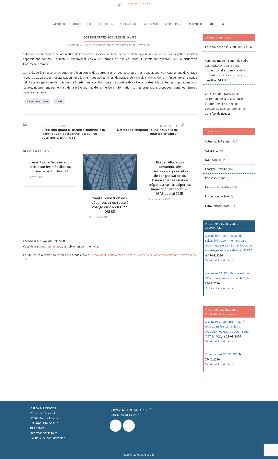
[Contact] (211, 24)
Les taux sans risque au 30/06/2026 (228, 47)
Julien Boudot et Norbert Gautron (108, 45)
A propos (59, 24)
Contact (38, 428)
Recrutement (173, 24)
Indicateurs (195, 24)
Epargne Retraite (216, 169)
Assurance (212, 150)
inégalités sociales (37, 101)
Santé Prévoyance (141, 45)
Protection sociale (217, 196)
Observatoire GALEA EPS (221, 354)
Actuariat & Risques (218, 141)
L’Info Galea (105, 24)
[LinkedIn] (129, 426)
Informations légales (43, 433)
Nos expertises (81, 24)
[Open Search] (223, 24)
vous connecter (49, 246)
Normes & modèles (218, 187)
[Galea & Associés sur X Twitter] (115, 426)
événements (150, 24)
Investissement (215, 178)
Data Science (213, 160)
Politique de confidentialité (47, 438)
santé (59, 101)
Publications (127, 24)
